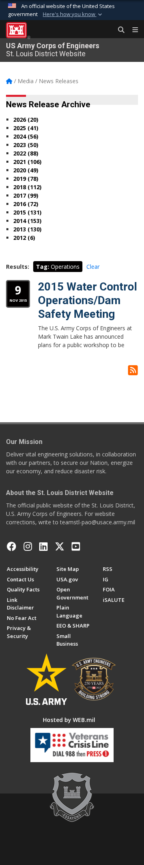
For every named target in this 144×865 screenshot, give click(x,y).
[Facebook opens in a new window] (11, 546)
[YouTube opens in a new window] (76, 546)
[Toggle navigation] (132, 30)
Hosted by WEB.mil (69, 720)
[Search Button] (118, 30)
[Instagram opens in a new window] (28, 546)
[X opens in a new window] (59, 546)
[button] (73, 14)
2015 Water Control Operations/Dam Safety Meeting (87, 300)
